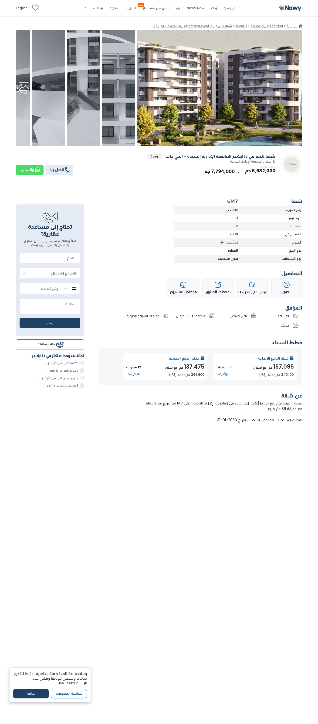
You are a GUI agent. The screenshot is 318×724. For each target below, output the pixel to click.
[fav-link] (35, 8)
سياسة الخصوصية (69, 693)
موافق (31, 693)
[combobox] (54, 273)
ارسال (50, 322)
